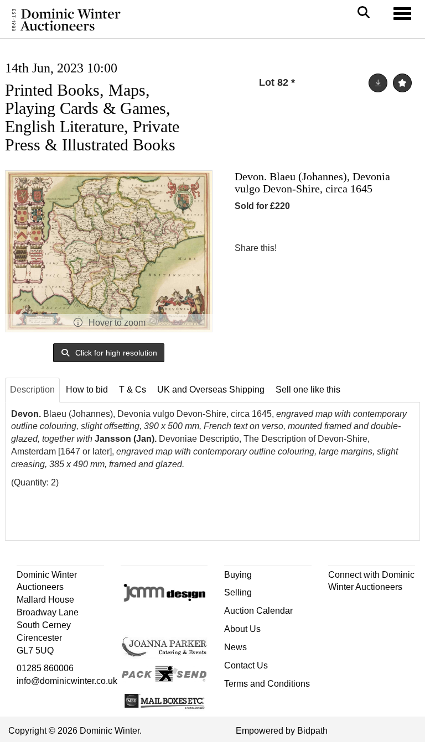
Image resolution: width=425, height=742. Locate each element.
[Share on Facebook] (294, 248)
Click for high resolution (115, 352)
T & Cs (132, 389)
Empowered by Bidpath (282, 730)
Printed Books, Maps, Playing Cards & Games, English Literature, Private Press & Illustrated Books (92, 117)
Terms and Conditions (267, 683)
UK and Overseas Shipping (211, 389)
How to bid (87, 389)
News (235, 647)
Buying (238, 574)
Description (32, 389)
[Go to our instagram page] (340, 248)
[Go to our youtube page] (384, 607)
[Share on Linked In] (318, 248)
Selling (238, 592)
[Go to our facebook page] (338, 607)
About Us (242, 629)
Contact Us (246, 665)
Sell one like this (308, 389)
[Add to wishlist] (402, 83)
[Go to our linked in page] (361, 607)
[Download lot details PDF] (378, 83)
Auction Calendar (258, 610)
